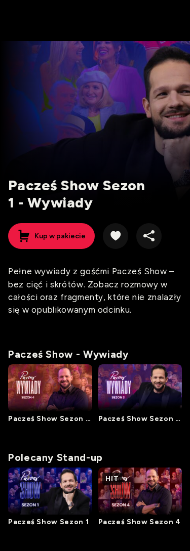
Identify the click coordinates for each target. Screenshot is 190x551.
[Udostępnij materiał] (149, 235)
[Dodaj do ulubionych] (115, 235)
